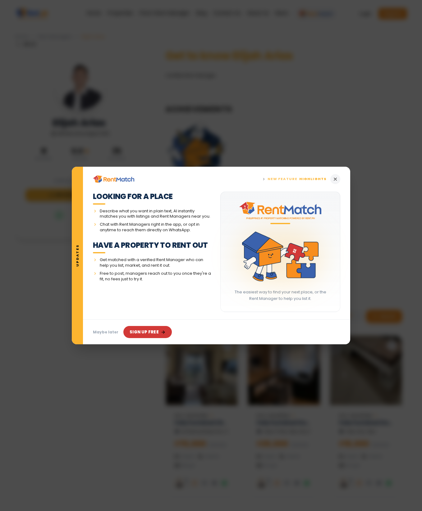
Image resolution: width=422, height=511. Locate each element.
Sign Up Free (144, 332)
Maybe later (105, 332)
